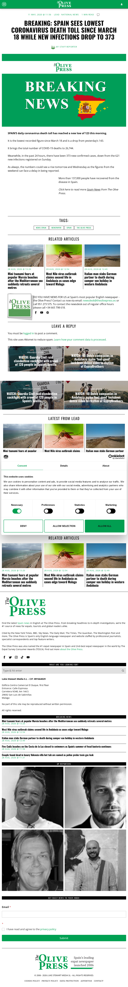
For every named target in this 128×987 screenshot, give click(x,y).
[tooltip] (35, 312)
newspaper (56, 227)
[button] (123, 670)
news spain (41, 227)
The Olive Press (84, 227)
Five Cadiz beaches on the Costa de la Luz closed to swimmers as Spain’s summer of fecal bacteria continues (56, 746)
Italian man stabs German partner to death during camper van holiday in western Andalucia (100, 279)
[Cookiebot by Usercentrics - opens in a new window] (110, 456)
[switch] (48, 511)
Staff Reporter (68, 46)
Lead (56, 14)
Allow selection (64, 526)
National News (70, 14)
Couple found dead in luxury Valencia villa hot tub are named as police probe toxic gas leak (48, 755)
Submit (64, 938)
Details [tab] (64, 465)
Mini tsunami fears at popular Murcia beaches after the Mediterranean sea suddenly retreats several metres (25, 280)
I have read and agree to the (31, 929)
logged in (28, 333)
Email (6, 907)
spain (69, 227)
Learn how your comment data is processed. (80, 339)
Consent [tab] (22, 465)
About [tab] (105, 465)
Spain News (93, 189)
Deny (23, 526)
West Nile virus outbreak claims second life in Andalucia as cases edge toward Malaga (61, 279)
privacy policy (48, 929)
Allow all (104, 526)
